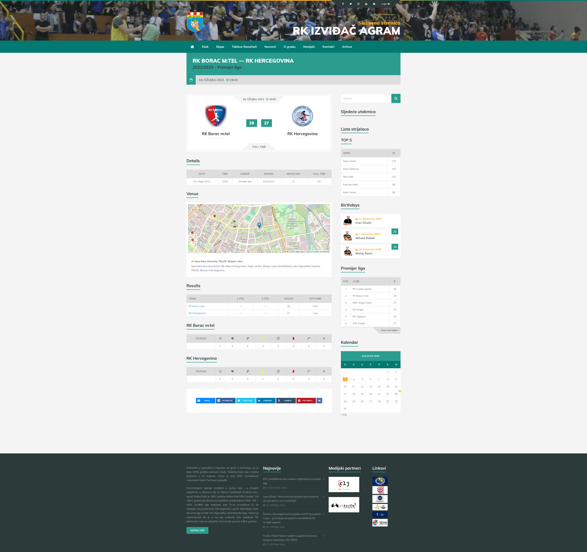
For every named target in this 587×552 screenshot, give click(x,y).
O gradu (289, 47)
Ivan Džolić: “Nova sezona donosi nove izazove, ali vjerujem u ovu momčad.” (291, 498)
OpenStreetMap (312, 251)
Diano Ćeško (349, 161)
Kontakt (328, 47)
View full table (389, 330)
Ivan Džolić (363, 223)
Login (384, 3)
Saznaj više (197, 530)
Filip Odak (348, 176)
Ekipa (220, 47)
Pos (345, 281)
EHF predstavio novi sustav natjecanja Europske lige (292, 481)
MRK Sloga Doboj (362, 302)
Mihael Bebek (365, 238)
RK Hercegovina (197, 313)
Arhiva (347, 47)
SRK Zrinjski (359, 323)
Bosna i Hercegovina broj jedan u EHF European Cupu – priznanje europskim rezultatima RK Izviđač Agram (292, 518)
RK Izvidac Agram (362, 288)
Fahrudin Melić (350, 184)
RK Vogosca (359, 316)
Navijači (309, 47)
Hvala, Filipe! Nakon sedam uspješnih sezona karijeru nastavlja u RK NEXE (290, 537)
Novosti (270, 47)
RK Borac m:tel (196, 306)
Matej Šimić (363, 253)
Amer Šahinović (351, 168)
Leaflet (291, 251)
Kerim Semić (349, 192)
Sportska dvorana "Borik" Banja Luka (218, 261)
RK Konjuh (358, 309)
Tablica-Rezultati (244, 47)
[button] (259, 225)
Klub (205, 47)
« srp (344, 414)
